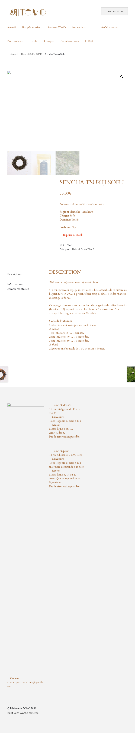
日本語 (89, 41)
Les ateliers (79, 27)
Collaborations (69, 41)
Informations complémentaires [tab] (18, 287)
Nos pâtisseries (31, 27)
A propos (49, 41)
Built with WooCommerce (22, 713)
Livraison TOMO (56, 27)
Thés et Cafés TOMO (32, 54)
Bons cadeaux (15, 41)
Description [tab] (14, 274)
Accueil (11, 27)
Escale (33, 41)
